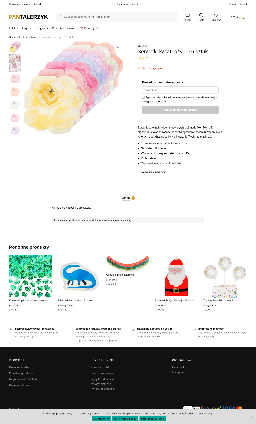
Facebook (178, 367)
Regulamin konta (19, 385)
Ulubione (216, 19)
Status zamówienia (102, 373)
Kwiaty (34, 37)
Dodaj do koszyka (30, 317)
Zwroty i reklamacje (103, 388)
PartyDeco (14, 305)
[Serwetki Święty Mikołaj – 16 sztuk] (176, 276)
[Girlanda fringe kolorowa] (128, 263)
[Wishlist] (47, 259)
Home (12, 37)
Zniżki (187, 19)
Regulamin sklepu (20, 367)
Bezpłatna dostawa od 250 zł (25, 4)
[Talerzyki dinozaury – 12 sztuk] (79, 276)
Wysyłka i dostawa (102, 379)
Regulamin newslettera (23, 379)
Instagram (178, 372)
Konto (201, 19)
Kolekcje (23, 37)
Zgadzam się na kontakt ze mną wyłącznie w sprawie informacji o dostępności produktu (180, 99)
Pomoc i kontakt (238, 4)
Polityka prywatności (21, 373)
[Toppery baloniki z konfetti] (225, 276)
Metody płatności (101, 384)
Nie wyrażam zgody (125, 418)
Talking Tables (65, 305)
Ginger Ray (209, 305)
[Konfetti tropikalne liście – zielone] (30, 276)
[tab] (128, 194)
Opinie (126, 197)
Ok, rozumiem (101, 418)
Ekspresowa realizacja (128, 4)
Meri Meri (143, 46)
